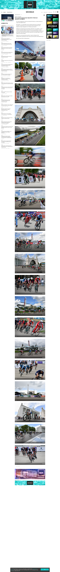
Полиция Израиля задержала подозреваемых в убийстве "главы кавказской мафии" (6, 39)
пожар (6, 148)
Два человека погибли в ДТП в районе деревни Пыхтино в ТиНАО (6, 96)
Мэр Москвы (4, 25)
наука (2, 119)
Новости (4, 23)
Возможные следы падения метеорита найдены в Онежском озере (7, 118)
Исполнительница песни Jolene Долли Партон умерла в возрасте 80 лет (6, 53)
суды (2, 89)
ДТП (6, 80)
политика (2, 45)
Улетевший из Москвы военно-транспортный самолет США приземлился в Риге (5, 101)
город (7, 97)
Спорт (21, 14)
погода (6, 62)
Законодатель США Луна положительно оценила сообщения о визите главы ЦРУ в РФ (7, 127)
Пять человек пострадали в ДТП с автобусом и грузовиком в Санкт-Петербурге (6, 141)
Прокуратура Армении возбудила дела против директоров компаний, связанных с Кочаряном (7, 65)
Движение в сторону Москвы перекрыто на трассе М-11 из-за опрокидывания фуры (6, 79)
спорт (4, 89)
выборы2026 (5, 124)
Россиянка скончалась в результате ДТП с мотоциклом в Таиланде (6, 74)
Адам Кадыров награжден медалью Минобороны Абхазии (6, 57)
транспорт (2, 102)
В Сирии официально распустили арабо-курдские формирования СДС (6, 44)
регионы (8, 80)
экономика (2, 93)
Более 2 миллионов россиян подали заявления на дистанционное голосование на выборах (6, 122)
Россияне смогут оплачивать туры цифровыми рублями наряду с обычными (6, 132)
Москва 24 (30, 12)
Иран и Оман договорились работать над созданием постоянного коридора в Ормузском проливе (7, 70)
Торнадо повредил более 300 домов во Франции (7, 61)
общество (2, 106)
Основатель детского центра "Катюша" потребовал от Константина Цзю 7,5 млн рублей (7, 88)
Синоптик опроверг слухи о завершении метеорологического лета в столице (7, 105)
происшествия (3, 41)
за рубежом (6, 41)
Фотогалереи (19, 16)
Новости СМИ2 (17, 480)
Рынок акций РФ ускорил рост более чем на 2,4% (6, 92)
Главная (16, 16)
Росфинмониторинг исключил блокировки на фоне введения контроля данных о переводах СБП (6, 137)
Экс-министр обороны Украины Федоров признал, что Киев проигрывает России (5, 109)
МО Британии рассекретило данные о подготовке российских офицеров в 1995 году (6, 48)
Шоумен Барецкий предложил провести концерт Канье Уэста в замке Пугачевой (7, 83)
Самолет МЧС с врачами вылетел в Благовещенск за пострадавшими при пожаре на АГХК (6, 146)
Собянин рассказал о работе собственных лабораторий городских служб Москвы (7, 35)
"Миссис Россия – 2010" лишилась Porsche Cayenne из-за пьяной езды (6, 114)
